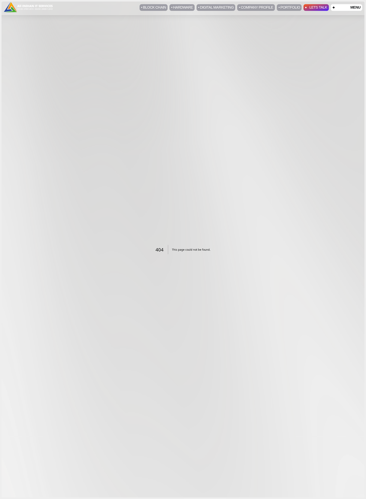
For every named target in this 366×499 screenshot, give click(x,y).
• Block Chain (153, 7)
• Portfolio (289, 7)
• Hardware (182, 7)
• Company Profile (256, 7)
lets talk (318, 7)
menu (355, 7)
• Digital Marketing (216, 7)
